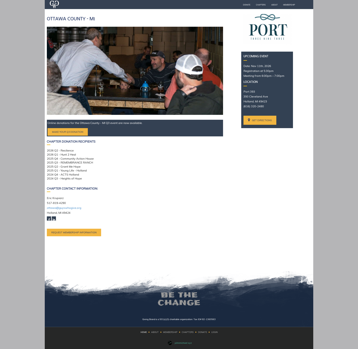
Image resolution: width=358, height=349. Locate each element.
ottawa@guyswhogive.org (64, 208)
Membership (289, 5)
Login (214, 332)
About (274, 5)
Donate (246, 5)
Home (144, 332)
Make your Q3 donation (67, 131)
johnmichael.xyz (183, 343)
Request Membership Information (74, 232)
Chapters (261, 5)
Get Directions (262, 120)
